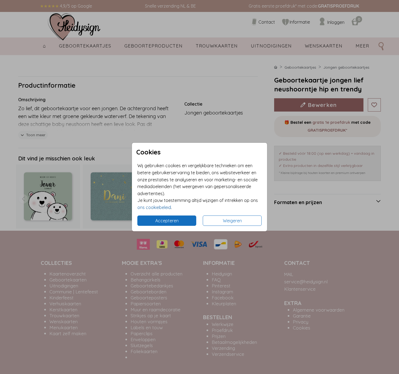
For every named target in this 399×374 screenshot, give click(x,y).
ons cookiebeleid (154, 207)
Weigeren (232, 220)
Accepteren (167, 220)
